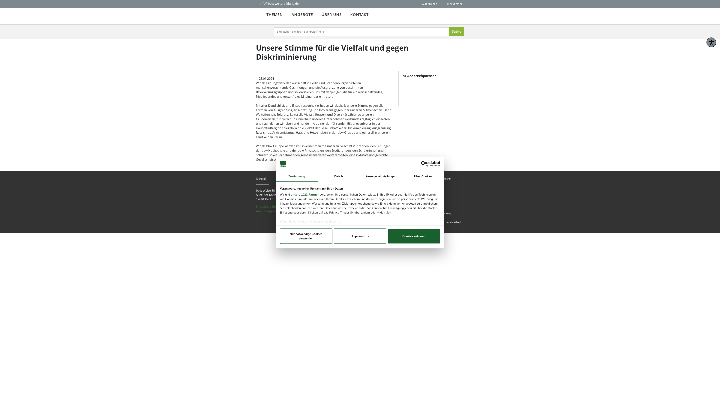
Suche (456, 31)
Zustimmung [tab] (296, 176)
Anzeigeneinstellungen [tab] (381, 176)
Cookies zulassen (413, 236)
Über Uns (332, 14)
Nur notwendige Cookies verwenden (306, 236)
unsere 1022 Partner (305, 194)
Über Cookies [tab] (423, 176)
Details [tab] (339, 176)
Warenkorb (429, 4)
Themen (274, 14)
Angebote (302, 14)
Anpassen (357, 236)
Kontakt (359, 14)
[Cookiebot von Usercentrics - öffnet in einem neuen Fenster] (423, 164)
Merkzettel (454, 4)
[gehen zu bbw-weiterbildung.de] (259, 13)
